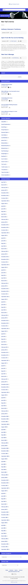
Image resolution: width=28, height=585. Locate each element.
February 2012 (4, 347)
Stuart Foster (4, 161)
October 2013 (4, 294)
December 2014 (4, 256)
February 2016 (4, 219)
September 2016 (5, 200)
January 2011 (4, 381)
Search (19, 76)
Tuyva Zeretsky (4, 172)
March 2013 (3, 312)
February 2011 (4, 379)
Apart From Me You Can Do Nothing (12, 37)
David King (3, 127)
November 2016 (4, 195)
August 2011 (4, 363)
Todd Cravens (14, 41)
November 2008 (4, 451)
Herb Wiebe (4, 135)
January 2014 (4, 286)
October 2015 (4, 230)
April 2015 (3, 246)
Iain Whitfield (5, 99)
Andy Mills (3, 121)
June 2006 (3, 528)
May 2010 (3, 403)
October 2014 (4, 262)
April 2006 (3, 533)
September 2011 (5, 360)
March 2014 (3, 280)
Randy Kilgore (4, 153)
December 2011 (4, 352)
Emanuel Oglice (4, 132)
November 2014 (4, 259)
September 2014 (5, 264)
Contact (20, 570)
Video (8, 87)
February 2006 (4, 538)
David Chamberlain (5, 124)
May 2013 (3, 307)
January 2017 (4, 190)
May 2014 (3, 275)
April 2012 (3, 341)
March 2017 (3, 184)
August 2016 (4, 203)
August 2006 (4, 522)
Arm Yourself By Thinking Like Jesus (9, 104)
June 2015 (3, 240)
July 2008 (3, 461)
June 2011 (3, 368)
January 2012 (4, 349)
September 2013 (5, 296)
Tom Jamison (4, 169)
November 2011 (4, 355)
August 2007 (4, 490)
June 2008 (3, 464)
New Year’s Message (7, 54)
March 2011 (3, 376)
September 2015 (5, 232)
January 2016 (4, 222)
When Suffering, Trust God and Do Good (10, 91)
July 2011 (3, 365)
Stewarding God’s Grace (6, 98)
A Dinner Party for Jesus (6, 84)
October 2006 (4, 517)
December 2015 (4, 224)
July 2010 (3, 397)
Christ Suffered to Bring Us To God (9, 111)
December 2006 (4, 512)
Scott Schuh (4, 159)
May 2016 (3, 211)
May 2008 (3, 466)
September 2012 (5, 328)
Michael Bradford (5, 145)
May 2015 (3, 243)
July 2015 (3, 238)
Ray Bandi (3, 156)
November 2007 (4, 482)
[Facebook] (12, 574)
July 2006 (3, 525)
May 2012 (3, 339)
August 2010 (4, 395)
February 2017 (4, 187)
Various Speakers (5, 175)
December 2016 (4, 192)
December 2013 (4, 288)
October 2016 (4, 198)
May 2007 (3, 498)
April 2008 (3, 469)
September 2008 (5, 456)
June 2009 (3, 432)
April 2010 (3, 405)
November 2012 (4, 323)
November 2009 (4, 419)
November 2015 (4, 227)
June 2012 (3, 336)
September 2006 (5, 520)
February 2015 (4, 251)
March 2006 (3, 536)
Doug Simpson (4, 129)
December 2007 (4, 480)
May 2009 (3, 435)
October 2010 (4, 389)
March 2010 (3, 408)
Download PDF (20, 41)
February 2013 (4, 315)
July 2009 (3, 429)
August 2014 (4, 267)
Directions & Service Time (14, 571)
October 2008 (4, 453)
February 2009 (4, 443)
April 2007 (3, 501)
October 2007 (4, 485)
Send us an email (14, 582)
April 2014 (3, 278)
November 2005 (4, 544)
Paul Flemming (16, 57)
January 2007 (4, 509)
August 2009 (4, 427)
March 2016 (3, 216)
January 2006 (4, 541)
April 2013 (3, 310)
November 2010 (4, 387)
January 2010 (4, 413)
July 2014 (3, 270)
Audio (11, 32)
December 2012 (4, 320)
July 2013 (3, 302)
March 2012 (3, 344)
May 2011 (3, 371)
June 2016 (3, 208)
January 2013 (4, 317)
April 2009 (3, 437)
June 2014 (3, 272)
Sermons (11, 570)
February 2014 (4, 283)
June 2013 (3, 304)
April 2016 (3, 214)
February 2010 (4, 411)
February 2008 (4, 474)
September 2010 (5, 392)
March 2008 (3, 472)
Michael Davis (4, 148)
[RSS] (15, 574)
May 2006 (3, 530)
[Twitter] (14, 574)
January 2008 (4, 477)
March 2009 (3, 440)
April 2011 (3, 373)
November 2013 (4, 291)
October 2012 (4, 325)
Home (7, 570)
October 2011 (4, 357)
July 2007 (3, 493)
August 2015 (4, 235)
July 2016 (3, 206)
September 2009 (5, 424)
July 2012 (3, 333)
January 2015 (4, 254)
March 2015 (3, 248)
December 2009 (4, 416)
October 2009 (4, 421)
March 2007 (3, 504)
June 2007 (3, 496)
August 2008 (4, 458)
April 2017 (3, 182)
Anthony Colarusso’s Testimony (11, 29)
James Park (3, 140)
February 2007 (4, 506)
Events (16, 570)
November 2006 (4, 514)
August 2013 (4, 299)
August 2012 (4, 331)
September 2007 (5, 488)
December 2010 (4, 384)
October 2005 (4, 546)
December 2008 (4, 448)
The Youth (3, 164)
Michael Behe (4, 143)
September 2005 (5, 549)
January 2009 (4, 445)
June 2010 (3, 400)
